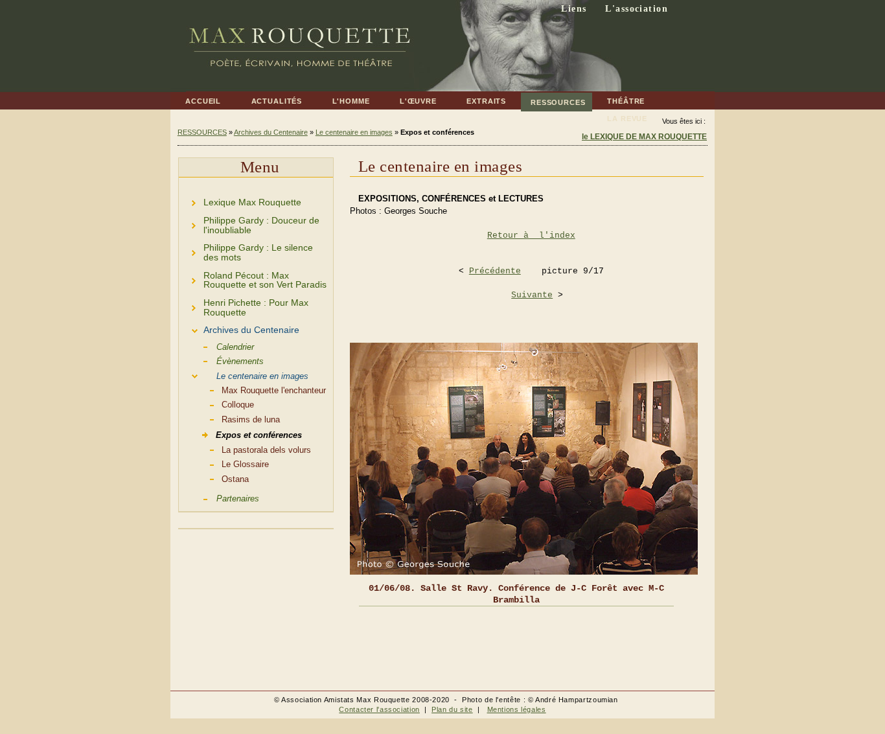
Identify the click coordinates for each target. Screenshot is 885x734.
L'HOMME (343, 99)
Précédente (495, 271)
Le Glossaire (224, 463)
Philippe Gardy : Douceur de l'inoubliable (249, 223)
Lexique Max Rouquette (240, 200)
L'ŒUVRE (411, 99)
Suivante (532, 295)
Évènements (221, 360)
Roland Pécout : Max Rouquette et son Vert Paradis (253, 278)
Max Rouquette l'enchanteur (252, 389)
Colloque (216, 403)
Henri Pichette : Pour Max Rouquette (243, 305)
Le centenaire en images (354, 132)
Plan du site (452, 709)
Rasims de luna (229, 418)
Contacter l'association (379, 709)
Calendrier (216, 346)
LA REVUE (619, 116)
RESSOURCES (553, 99)
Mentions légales (516, 709)
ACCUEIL (195, 99)
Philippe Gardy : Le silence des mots (246, 251)
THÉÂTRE (618, 99)
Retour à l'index (531, 235)
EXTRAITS (479, 99)
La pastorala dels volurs (245, 449)
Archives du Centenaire (271, 132)
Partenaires (219, 497)
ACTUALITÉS (269, 99)
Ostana (214, 478)
